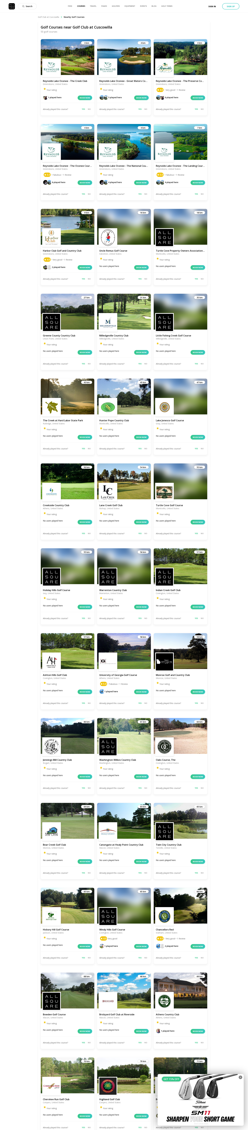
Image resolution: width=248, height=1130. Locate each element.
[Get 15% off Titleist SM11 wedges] (201, 1100)
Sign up (231, 6)
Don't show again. (201, 1123)
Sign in (212, 6)
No (89, 109)
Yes (83, 109)
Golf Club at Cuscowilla (48, 17)
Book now (85, 98)
